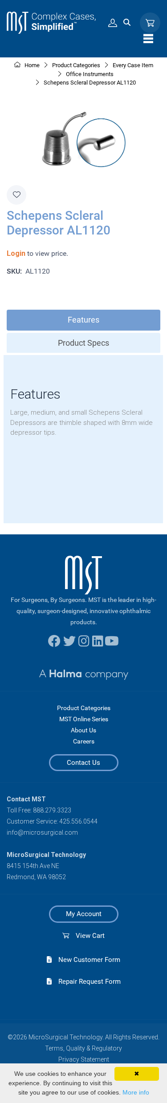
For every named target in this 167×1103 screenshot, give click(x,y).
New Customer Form (86, 960)
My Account (84, 914)
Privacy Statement (83, 1059)
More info (135, 1092)
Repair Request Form (86, 982)
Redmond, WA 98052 (36, 877)
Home (31, 65)
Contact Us (83, 763)
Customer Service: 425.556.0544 (52, 821)
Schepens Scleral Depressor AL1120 (90, 82)
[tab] (83, 320)
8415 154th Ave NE (33, 865)
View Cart (87, 936)
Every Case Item (133, 65)
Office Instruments (90, 74)
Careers (83, 741)
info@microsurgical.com (42, 832)
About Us (83, 730)
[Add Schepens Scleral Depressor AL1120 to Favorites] (16, 195)
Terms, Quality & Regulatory (83, 1048)
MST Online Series (83, 719)
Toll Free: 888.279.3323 (39, 810)
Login (16, 253)
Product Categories (83, 707)
